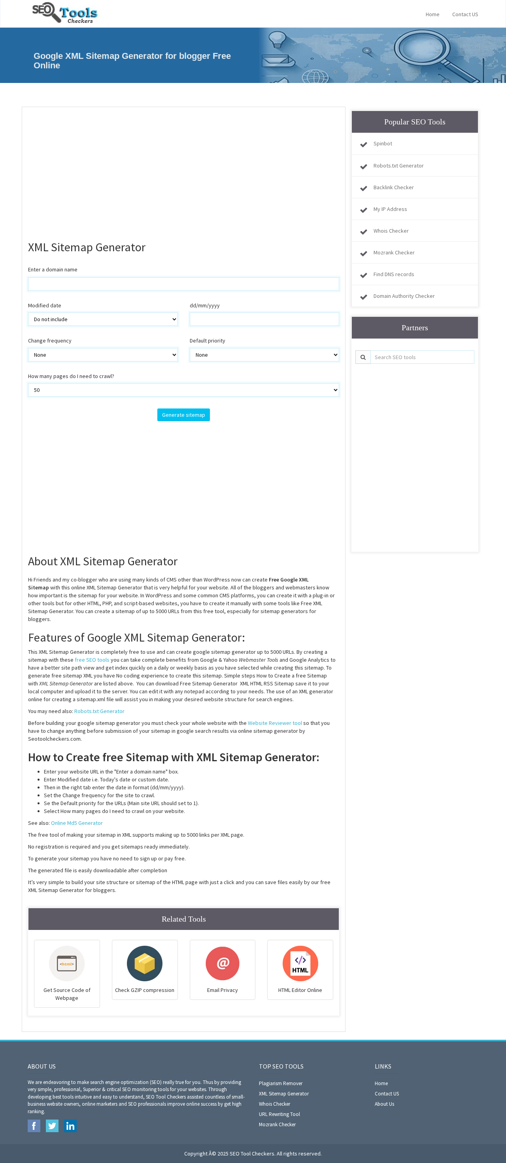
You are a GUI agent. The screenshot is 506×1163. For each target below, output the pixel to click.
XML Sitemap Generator (284, 1093)
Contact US (465, 14)
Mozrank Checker (394, 252)
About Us (384, 1104)
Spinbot (383, 143)
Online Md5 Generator (77, 822)
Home (433, 14)
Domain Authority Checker (404, 295)
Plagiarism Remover (280, 1083)
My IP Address (390, 209)
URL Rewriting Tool (279, 1114)
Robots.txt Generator (99, 711)
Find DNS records (394, 274)
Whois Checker (391, 230)
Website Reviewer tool (275, 722)
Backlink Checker (394, 187)
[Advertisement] (183, 170)
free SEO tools (92, 659)
